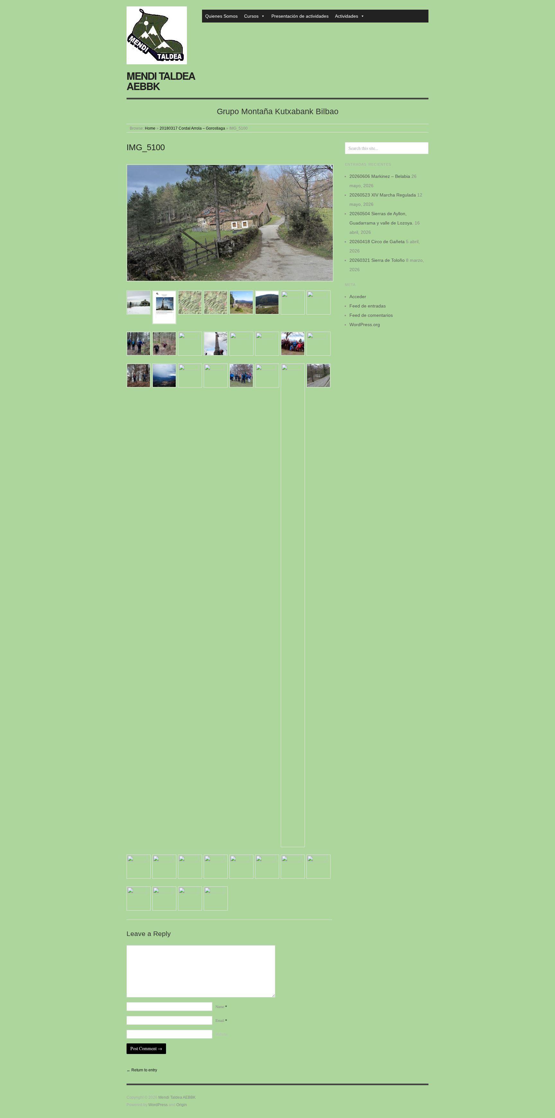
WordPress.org (364, 324)
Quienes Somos (221, 16)
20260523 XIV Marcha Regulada (382, 194)
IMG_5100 (146, 147)
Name (221, 1006)
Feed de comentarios (371, 315)
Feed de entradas (367, 305)
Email (221, 1020)
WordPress (158, 1105)
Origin (181, 1105)
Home (150, 128)
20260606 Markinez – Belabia (379, 176)
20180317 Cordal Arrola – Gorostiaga (192, 128)
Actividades (346, 16)
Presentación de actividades (300, 16)
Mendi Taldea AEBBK (161, 80)
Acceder (357, 296)
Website (221, 1034)
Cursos (251, 16)
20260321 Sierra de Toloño (377, 260)
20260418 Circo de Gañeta (377, 241)
